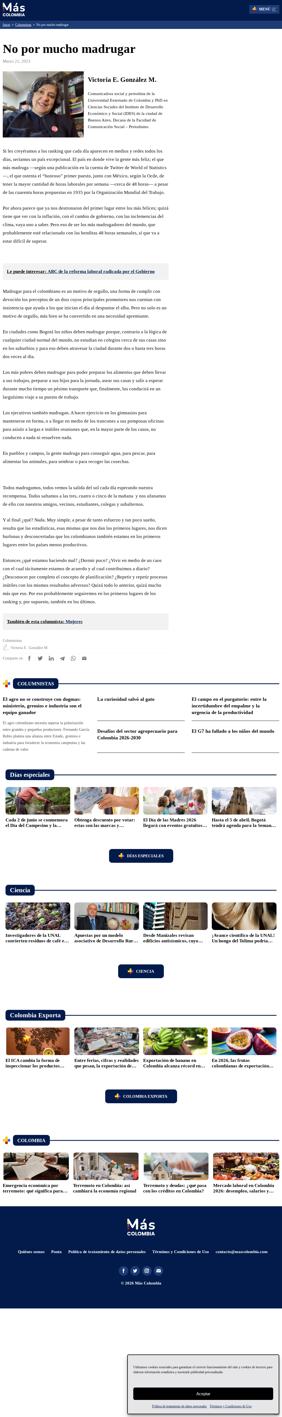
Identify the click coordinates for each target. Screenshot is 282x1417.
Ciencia (145, 1077)
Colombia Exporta (145, 1202)
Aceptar (203, 1393)
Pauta (55, 1357)
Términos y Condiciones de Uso (240, 1406)
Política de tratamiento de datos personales (174, 1406)
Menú (264, 9)
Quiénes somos (29, 1357)
